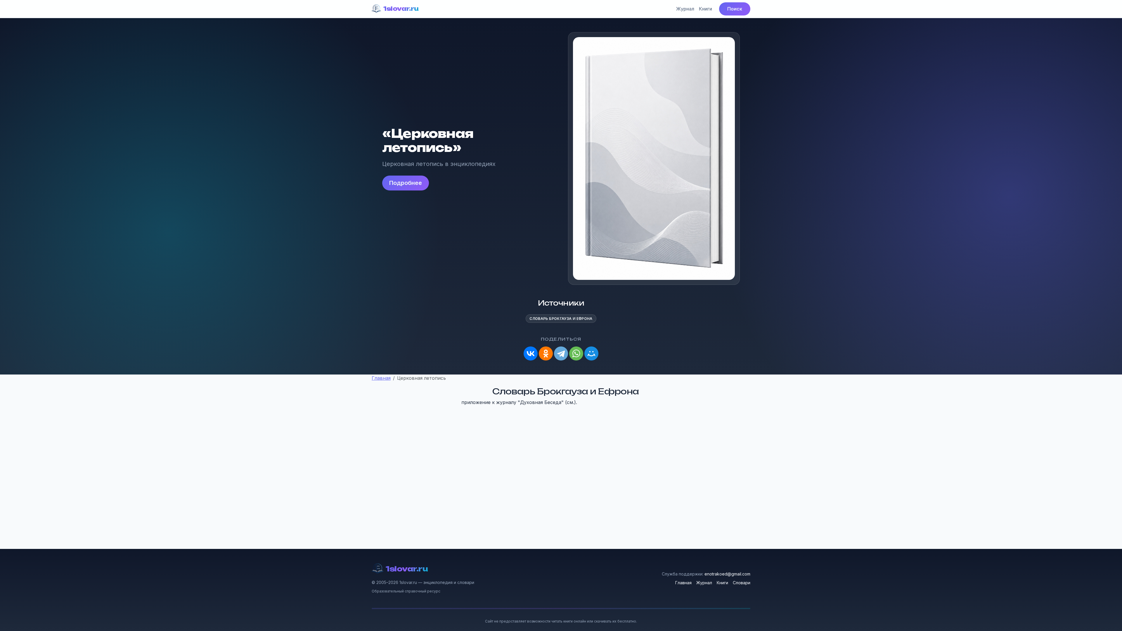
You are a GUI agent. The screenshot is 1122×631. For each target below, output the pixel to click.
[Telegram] (561, 353)
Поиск (734, 9)
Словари (741, 582)
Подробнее (405, 182)
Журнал (685, 9)
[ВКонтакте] (531, 353)
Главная (683, 582)
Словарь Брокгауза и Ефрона (560, 318)
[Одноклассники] (546, 353)
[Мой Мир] (591, 353)
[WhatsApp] (576, 353)
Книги (705, 9)
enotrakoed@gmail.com (727, 573)
